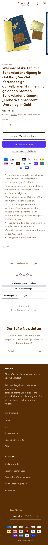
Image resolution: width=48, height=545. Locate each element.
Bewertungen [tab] (8, 296)
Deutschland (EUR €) (22, 516)
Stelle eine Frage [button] (25, 289)
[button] (3, 4)
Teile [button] (8, 246)
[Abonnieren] (40, 351)
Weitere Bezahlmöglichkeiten (24, 151)
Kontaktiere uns (12, 433)
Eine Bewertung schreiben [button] (25, 283)
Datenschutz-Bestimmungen (18, 477)
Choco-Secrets (27, 540)
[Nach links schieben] (18, 59)
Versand (14, 114)
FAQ (7, 446)
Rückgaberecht (12, 464)
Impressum (10, 490)
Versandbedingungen (15, 470)
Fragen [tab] (24, 296)
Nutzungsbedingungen (16, 483)
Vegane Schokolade (14, 439)
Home (7, 420)
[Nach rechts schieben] (30, 59)
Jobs (7, 426)
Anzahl (5, 119)
